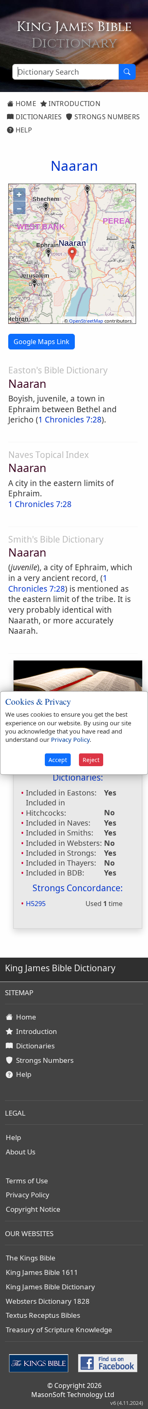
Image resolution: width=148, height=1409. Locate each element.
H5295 (36, 903)
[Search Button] (127, 72)
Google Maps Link (41, 341)
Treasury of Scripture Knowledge (59, 1329)
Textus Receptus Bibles (43, 1315)
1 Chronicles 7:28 (70, 419)
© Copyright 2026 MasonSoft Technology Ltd (72, 1390)
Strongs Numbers (106, 116)
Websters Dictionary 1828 (48, 1301)
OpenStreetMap (86, 321)
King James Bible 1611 (42, 1272)
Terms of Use (27, 1180)
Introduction (73, 103)
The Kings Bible (31, 1258)
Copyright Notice (33, 1209)
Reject (91, 760)
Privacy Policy (27, 1194)
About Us (20, 1151)
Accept (58, 760)
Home (25, 103)
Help (23, 130)
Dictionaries (38, 116)
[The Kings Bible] (40, 1362)
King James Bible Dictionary (50, 1286)
